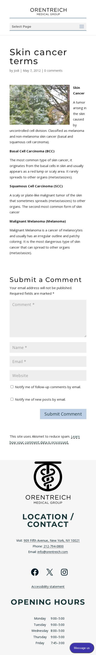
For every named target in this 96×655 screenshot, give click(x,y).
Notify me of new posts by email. (40, 399)
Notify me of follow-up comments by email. (48, 387)
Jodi (16, 70)
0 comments (53, 70)
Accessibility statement (48, 586)
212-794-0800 (54, 546)
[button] (48, 26)
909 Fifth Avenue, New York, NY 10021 (52, 540)
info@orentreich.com (53, 552)
